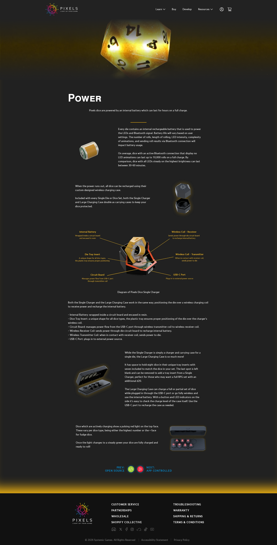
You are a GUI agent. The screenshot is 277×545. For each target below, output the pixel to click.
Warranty (181, 510)
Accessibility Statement (154, 540)
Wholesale (120, 516)
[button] (160, 9)
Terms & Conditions (188, 522)
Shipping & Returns (188, 516)
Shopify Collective (126, 522)
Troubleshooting (187, 504)
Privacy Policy (181, 540)
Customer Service (125, 504)
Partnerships (121, 510)
